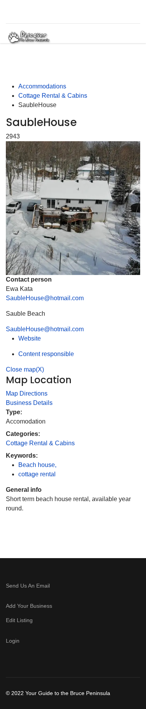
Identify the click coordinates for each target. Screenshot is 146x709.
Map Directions (26, 393)
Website (29, 338)
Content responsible (46, 354)
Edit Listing (19, 620)
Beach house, (38, 465)
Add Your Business (29, 606)
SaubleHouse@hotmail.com (45, 298)
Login (12, 641)
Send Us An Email (28, 586)
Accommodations (42, 86)
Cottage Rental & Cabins (52, 95)
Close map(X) (25, 369)
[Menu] (127, 37)
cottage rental (37, 474)
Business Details (29, 402)
